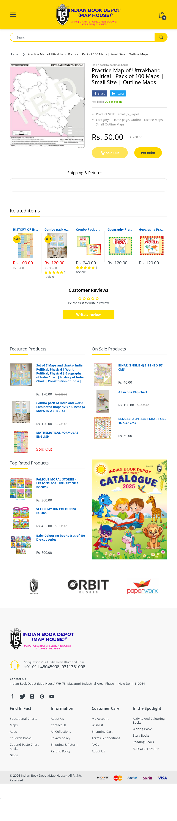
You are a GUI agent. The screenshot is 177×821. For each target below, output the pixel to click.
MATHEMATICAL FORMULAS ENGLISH (57, 435)
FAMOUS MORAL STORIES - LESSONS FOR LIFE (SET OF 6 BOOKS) (57, 483)
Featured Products (28, 349)
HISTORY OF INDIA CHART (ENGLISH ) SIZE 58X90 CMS (25, 229)
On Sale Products (109, 349)
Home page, (121, 120)
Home (14, 54)
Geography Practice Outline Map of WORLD (151, 229)
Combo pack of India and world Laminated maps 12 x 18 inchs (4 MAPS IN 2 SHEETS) (57, 229)
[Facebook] (12, 696)
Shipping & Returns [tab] (84, 172)
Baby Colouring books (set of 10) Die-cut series (60, 537)
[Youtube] (51, 696)
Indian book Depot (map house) (110, 65)
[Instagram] (32, 696)
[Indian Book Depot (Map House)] (88, 14)
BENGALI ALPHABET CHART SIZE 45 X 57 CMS (142, 421)
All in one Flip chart (132, 392)
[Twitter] (22, 696)
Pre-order (148, 153)
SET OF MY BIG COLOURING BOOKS (56, 511)
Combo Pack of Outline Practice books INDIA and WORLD (88, 229)
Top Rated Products (29, 463)
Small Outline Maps (110, 124)
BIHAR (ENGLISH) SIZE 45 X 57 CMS (140, 367)
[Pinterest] (42, 696)
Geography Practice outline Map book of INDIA (120, 229)
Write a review (88, 314)
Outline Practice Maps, (147, 120)
